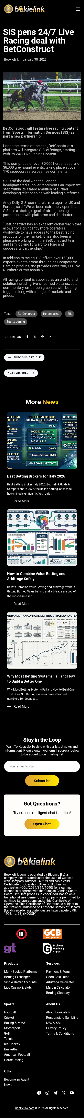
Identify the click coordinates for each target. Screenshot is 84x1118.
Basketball (11, 1049)
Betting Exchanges (17, 977)
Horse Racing (13, 1060)
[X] (34, 336)
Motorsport (12, 1028)
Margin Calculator (58, 987)
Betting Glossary (58, 993)
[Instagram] (47, 1093)
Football (10, 1012)
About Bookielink (58, 1012)
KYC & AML (54, 1023)
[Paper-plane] (55, 1093)
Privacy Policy (56, 1028)
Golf (7, 1033)
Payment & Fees (58, 971)
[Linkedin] (50, 336)
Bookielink (11, 59)
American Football (17, 1054)
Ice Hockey (12, 1044)
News (8, 1084)
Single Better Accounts (20, 982)
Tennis (8, 1038)
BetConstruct (26, 313)
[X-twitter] (64, 1093)
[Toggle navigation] (67, 9)
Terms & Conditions (60, 1033)
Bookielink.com (24, 1108)
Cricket (9, 1017)
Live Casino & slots (18, 987)
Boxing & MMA (14, 1023)
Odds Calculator (57, 977)
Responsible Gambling (62, 1017)
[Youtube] (72, 1093)
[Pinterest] (42, 336)
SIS (69, 313)
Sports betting (16, 321)
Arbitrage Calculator (60, 982)
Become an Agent (16, 1079)
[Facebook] (27, 336)
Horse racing (51, 313)
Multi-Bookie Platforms (21, 971)
